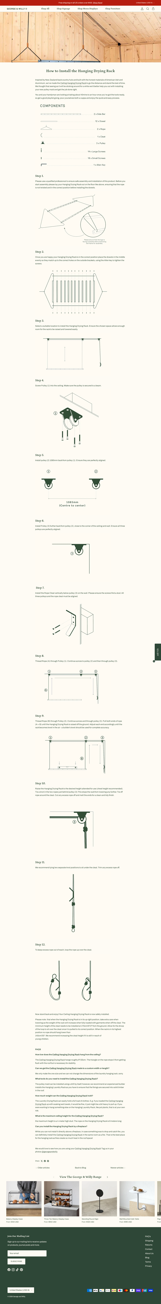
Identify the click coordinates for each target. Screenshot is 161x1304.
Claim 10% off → (55, 658)
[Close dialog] (125, 631)
